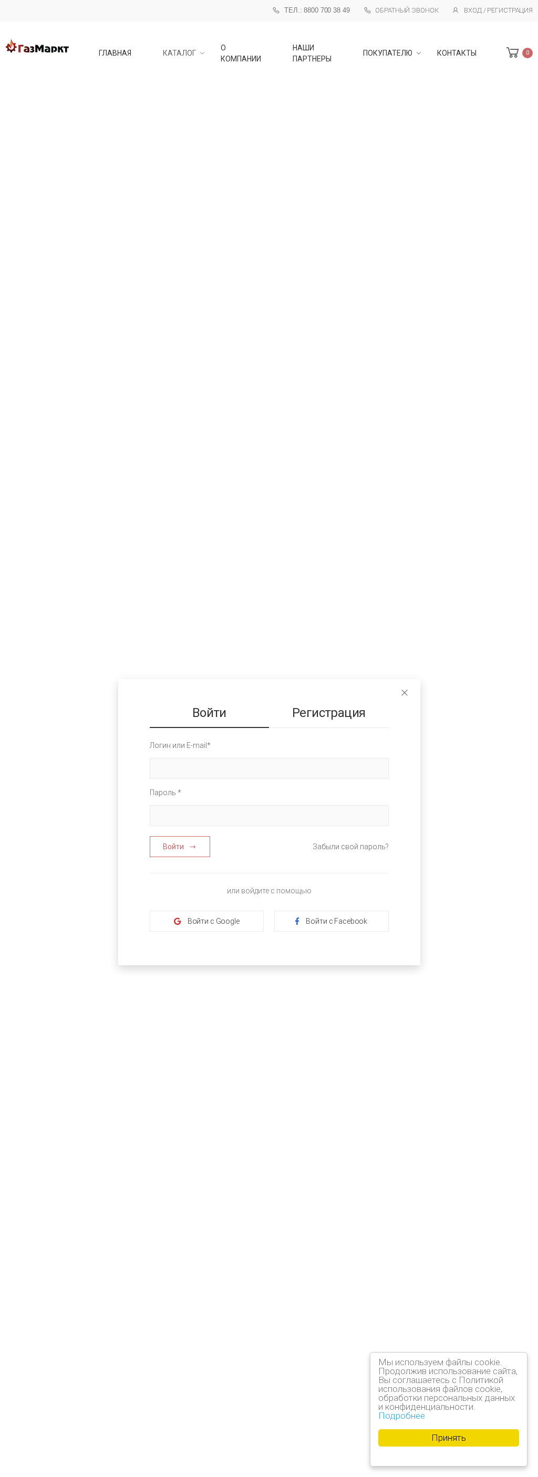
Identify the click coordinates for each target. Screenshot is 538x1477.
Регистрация (328, 712)
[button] (518, 52)
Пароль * (165, 792)
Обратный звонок (406, 10)
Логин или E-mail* (180, 745)
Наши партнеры (312, 53)
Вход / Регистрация (498, 10)
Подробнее (401, 1415)
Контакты (457, 53)
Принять (448, 1437)
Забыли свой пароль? (351, 846)
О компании (241, 53)
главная (115, 53)
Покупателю (387, 53)
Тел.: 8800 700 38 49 (316, 10)
